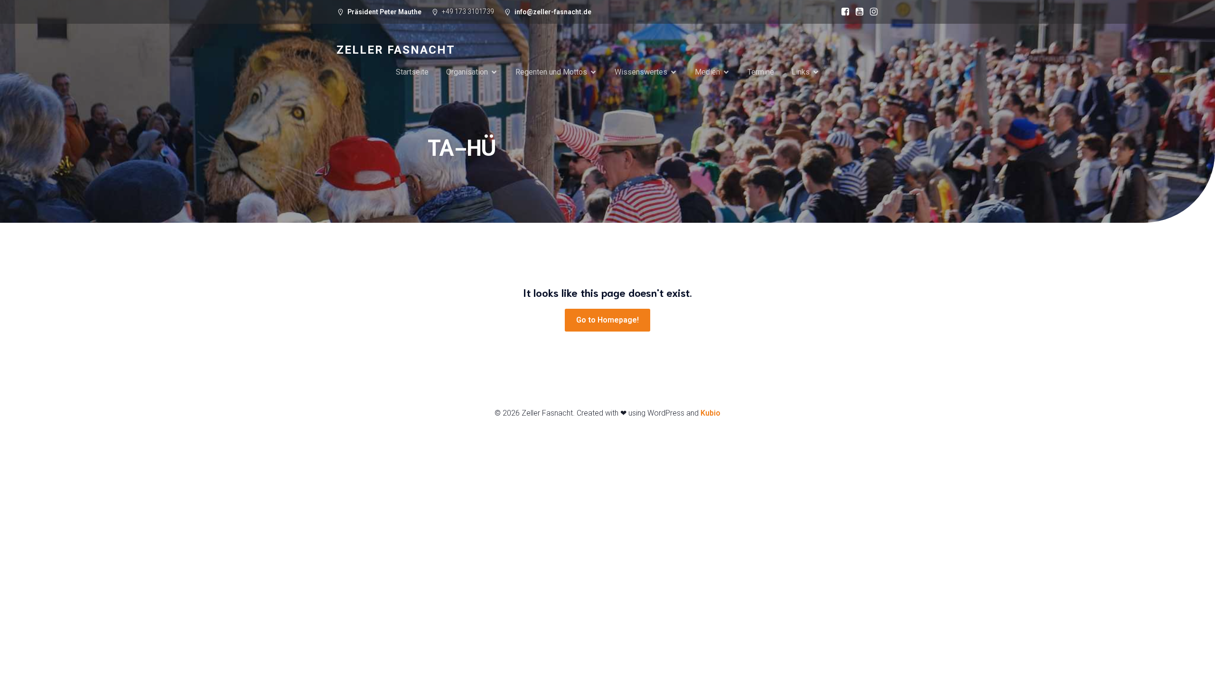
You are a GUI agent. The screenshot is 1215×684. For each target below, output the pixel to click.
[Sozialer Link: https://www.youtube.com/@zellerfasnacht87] (857, 12)
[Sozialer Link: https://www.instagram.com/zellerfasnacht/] (871, 12)
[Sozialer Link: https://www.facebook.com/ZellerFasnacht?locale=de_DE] (843, 12)
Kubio (710, 413)
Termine (761, 71)
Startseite (412, 71)
